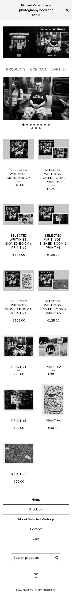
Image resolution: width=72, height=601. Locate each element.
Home (36, 500)
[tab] (23, 125)
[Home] (36, 42)
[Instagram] (36, 575)
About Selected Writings (36, 519)
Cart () (58, 69)
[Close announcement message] (67, 10)
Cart (36, 539)
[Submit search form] (57, 557)
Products (15, 69)
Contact (38, 69)
